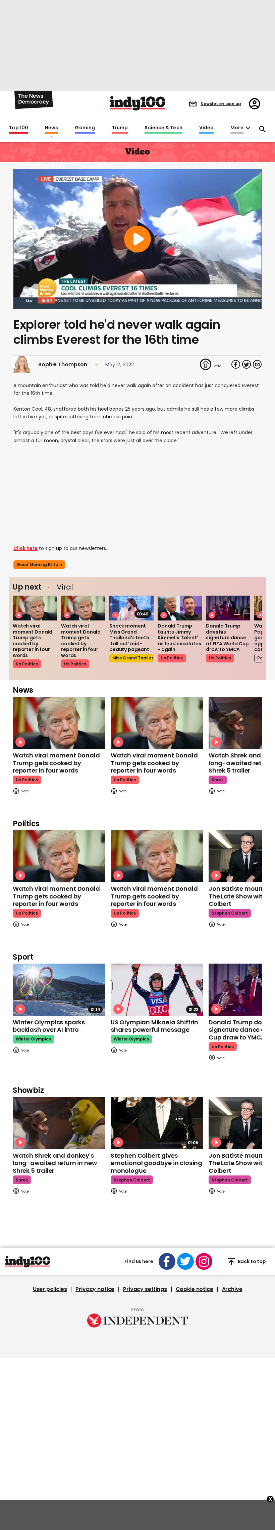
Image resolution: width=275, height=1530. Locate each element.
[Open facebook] (167, 1261)
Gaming (85, 128)
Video (206, 128)
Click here (25, 548)
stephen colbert (230, 913)
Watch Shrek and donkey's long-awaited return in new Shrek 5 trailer (55, 1163)
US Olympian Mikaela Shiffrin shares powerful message (154, 1026)
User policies (50, 1289)
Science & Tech (163, 128)
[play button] (137, 239)
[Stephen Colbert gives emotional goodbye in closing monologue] (157, 1123)
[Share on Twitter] (246, 364)
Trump (120, 128)
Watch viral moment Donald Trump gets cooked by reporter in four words (32, 640)
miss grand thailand (133, 658)
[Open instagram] (204, 1261)
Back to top (252, 1261)
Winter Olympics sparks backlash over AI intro (49, 1026)
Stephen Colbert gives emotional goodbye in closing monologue (156, 1163)
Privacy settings (145, 1289)
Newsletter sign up (221, 103)
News (51, 128)
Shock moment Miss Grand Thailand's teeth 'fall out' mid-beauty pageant (129, 637)
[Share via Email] (257, 364)
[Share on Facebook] (235, 364)
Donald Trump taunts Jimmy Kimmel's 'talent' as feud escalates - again (179, 637)
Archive (232, 1289)
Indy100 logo (137, 103)
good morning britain (39, 564)
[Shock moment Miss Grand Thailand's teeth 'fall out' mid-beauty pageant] (131, 608)
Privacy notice (94, 1289)
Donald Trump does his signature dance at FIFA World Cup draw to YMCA (227, 637)
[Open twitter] (185, 1261)
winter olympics (33, 1039)
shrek (218, 780)
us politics (27, 664)
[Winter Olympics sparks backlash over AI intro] (59, 990)
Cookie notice (194, 1289)
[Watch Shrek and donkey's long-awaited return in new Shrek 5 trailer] (59, 1123)
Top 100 (18, 128)
